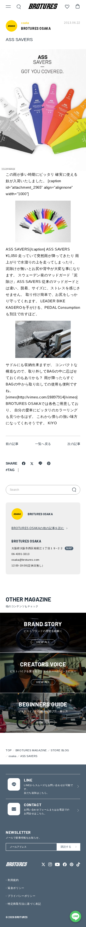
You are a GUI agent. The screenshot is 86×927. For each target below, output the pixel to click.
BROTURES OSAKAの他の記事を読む (37, 528)
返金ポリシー (16, 887)
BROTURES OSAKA (36, 28)
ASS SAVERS (29, 756)
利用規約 (13, 880)
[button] (8, 7)
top (9, 750)
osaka (12, 756)
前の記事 (12, 444)
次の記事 (73, 444)
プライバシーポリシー (21, 895)
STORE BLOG (60, 750)
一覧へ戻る (43, 444)
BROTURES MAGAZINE (31, 750)
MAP (69, 548)
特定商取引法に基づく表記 (24, 903)
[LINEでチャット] (75, 916)
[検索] (74, 490)
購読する (66, 846)
